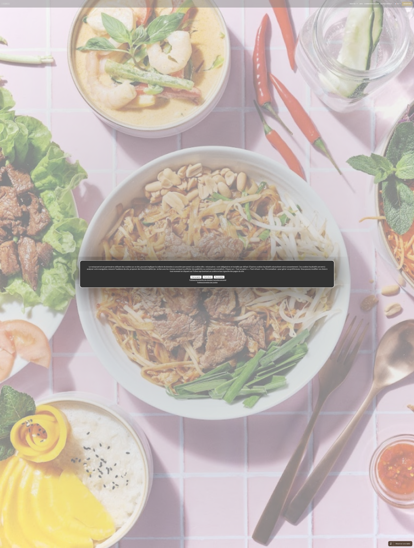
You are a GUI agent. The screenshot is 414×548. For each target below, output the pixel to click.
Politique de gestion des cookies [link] (207, 282)
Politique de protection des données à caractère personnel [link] (207, 280)
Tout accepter (195, 277)
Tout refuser (208, 277)
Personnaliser (219, 277)
